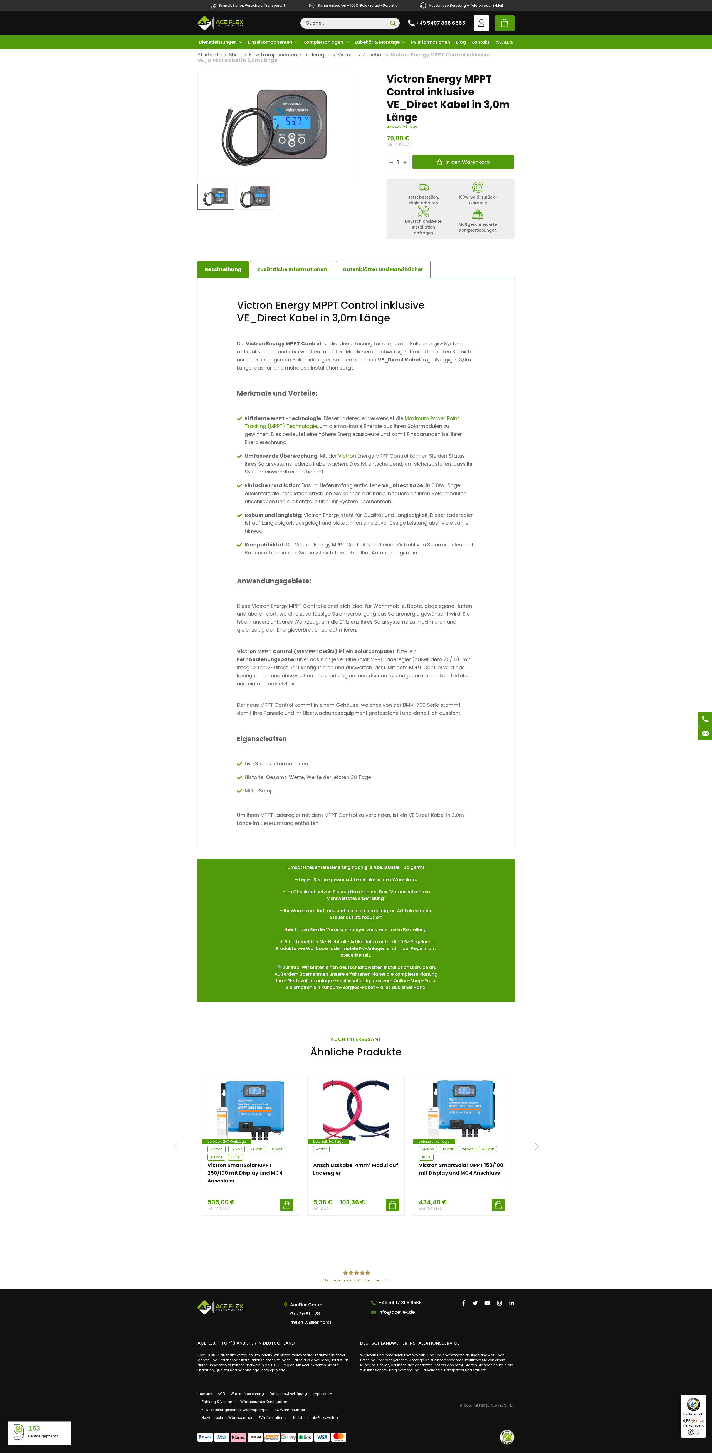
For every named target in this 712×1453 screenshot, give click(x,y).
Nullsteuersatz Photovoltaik (315, 1417)
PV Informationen (430, 42)
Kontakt (480, 42)
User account (481, 23)
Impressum (322, 1393)
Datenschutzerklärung (288, 1393)
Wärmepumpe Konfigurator (263, 1401)
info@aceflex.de (396, 1312)
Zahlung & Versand (218, 1401)
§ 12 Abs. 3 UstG (381, 867)
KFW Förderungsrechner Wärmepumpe (234, 1409)
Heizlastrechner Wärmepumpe (227, 1417)
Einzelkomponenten (270, 42)
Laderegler (317, 54)
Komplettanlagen (323, 42)
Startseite (209, 54)
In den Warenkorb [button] (286, 1205)
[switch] (693, 1432)
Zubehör (373, 54)
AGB (221, 1393)
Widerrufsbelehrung (247, 1393)
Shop (235, 54)
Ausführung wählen (392, 1205)
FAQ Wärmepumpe (289, 1409)
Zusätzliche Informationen (292, 269)
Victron (346, 54)
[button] (536, 1146)
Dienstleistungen (218, 42)
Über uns (204, 1393)
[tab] (292, 269)
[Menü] (703, 1398)
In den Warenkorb (468, 161)
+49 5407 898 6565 (440, 22)
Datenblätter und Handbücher (383, 269)
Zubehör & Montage (377, 42)
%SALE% (504, 42)
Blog (461, 42)
